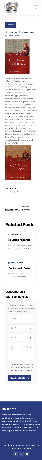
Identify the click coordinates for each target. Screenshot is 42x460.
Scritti (11, 25)
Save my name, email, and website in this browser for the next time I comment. (21, 367)
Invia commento (18, 378)
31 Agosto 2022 (17, 234)
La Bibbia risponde (19, 240)
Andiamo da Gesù (19, 268)
